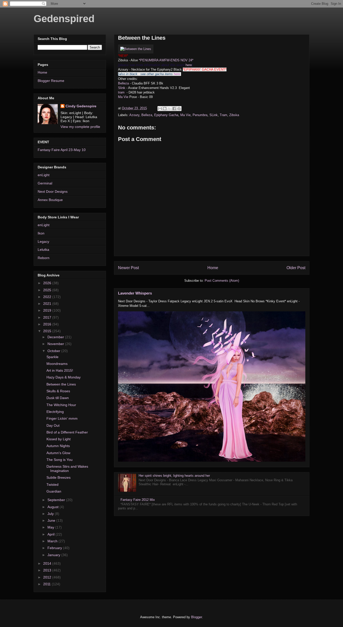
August (53, 507)
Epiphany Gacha (166, 115)
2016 (47, 324)
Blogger (196, 617)
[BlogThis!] (164, 108)
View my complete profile (80, 127)
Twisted (52, 485)
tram (121, 92)
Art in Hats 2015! (59, 370)
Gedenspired (64, 18)
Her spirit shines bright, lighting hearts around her (174, 475)
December (56, 337)
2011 (47, 584)
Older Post (296, 268)
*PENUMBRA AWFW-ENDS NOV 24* (166, 60)
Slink (122, 88)
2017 (47, 317)
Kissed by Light (58, 439)
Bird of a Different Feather (67, 432)
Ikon (41, 233)
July (51, 514)
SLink (213, 115)
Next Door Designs (53, 191)
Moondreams (57, 364)
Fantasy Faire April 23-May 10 (62, 150)
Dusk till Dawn (57, 398)
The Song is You (59, 460)
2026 (47, 283)
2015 (47, 331)
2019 (47, 310)
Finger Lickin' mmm (62, 418)
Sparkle (52, 357)
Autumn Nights (58, 446)
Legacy (43, 241)
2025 (47, 290)
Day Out (53, 425)
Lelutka (43, 250)
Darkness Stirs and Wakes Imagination (67, 468)
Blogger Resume (51, 81)
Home (212, 268)
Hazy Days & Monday (63, 377)
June (51, 520)
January (54, 555)
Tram (223, 115)
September (56, 500)
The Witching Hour (61, 405)
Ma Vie (123, 97)
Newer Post (128, 268)
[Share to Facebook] (174, 108)
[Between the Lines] (135, 49)
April (51, 534)
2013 (47, 570)
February (55, 548)
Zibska (234, 115)
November (56, 344)
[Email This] (159, 108)
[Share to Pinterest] (179, 108)
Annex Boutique (50, 200)
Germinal (45, 183)
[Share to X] (169, 108)
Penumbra (200, 115)
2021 (47, 304)
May (51, 527)
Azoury (134, 115)
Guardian (53, 491)
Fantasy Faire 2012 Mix (138, 500)
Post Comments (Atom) (222, 280)
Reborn (43, 258)
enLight (43, 175)
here (189, 65)
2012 (47, 577)
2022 (47, 297)
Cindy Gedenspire (81, 106)
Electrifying (55, 412)
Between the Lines (61, 384)
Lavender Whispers (135, 293)
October (54, 351)
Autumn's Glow (58, 453)
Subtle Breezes (58, 477)
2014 (47, 563)
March (53, 541)
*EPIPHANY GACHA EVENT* (204, 69)
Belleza (123, 83)
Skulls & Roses (58, 391)
